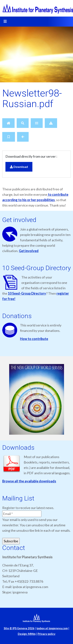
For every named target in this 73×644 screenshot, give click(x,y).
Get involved (29, 251)
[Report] (51, 123)
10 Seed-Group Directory (27, 293)
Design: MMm (27, 633)
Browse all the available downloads (29, 481)
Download (20, 166)
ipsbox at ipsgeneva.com (52, 628)
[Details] (37, 123)
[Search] (23, 123)
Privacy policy (46, 633)
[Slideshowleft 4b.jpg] (36, 399)
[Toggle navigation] (5, 22)
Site (19, 628)
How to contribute (34, 339)
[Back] (23, 137)
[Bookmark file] (8, 137)
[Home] (8, 123)
